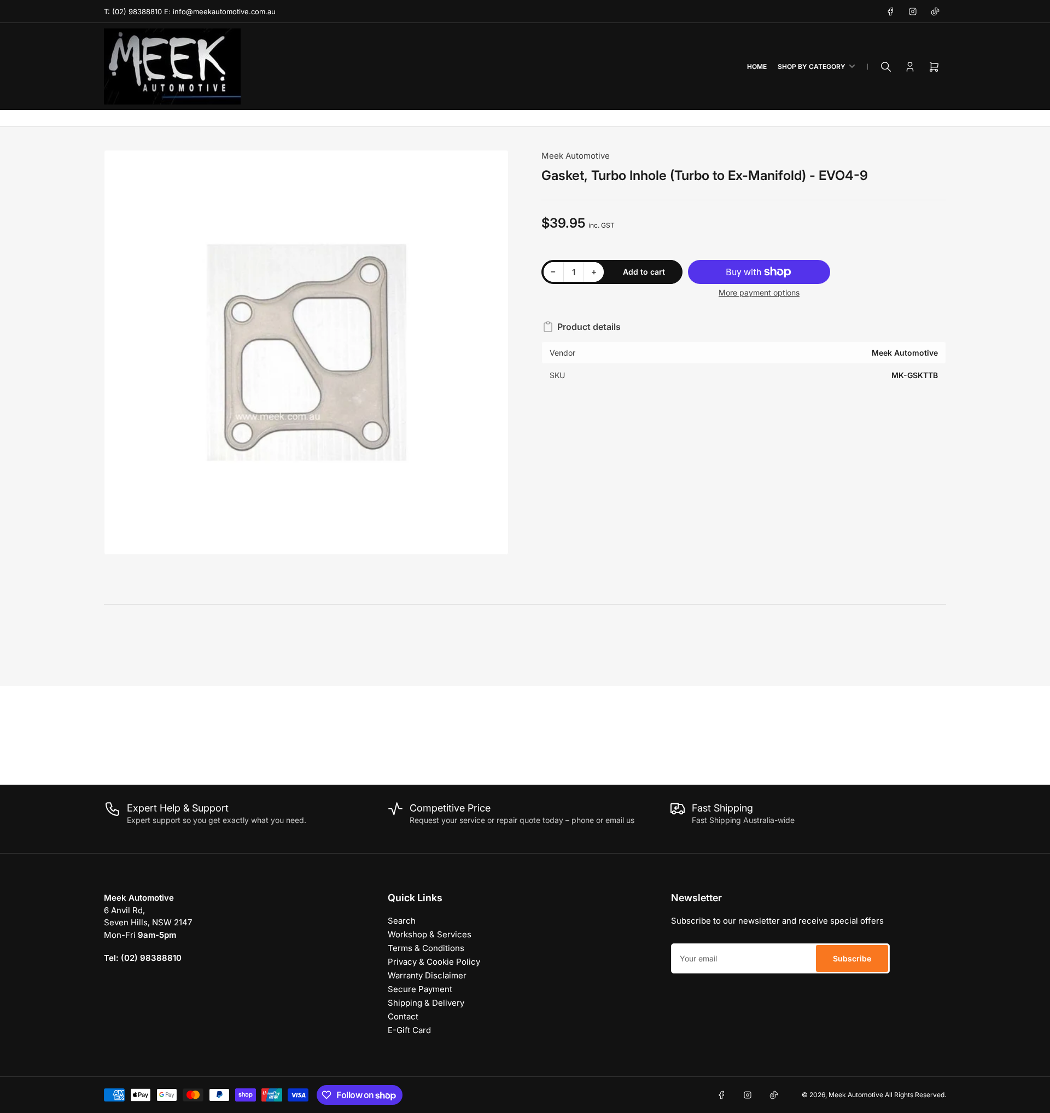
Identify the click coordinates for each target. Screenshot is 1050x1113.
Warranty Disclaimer (427, 975)
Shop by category (811, 66)
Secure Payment (420, 989)
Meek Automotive (575, 155)
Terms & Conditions (426, 948)
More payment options (759, 292)
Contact (403, 1016)
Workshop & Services (429, 934)
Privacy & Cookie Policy (434, 962)
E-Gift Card (409, 1030)
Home (757, 66)
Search (402, 920)
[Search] (886, 67)
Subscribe (852, 958)
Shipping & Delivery (426, 1003)
